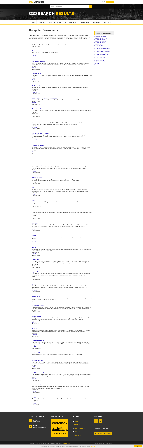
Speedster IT (35, 223)
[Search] (90, 6)
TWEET (108, 433)
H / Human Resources (99, 50)
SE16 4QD (34, 290)
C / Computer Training (99, 42)
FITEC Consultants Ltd (38, 372)
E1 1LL (33, 229)
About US (77, 424)
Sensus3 (34, 247)
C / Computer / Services (100, 41)
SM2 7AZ (34, 253)
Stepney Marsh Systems (38, 109)
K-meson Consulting (37, 177)
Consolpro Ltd (35, 121)
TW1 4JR (34, 391)
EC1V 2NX (34, 127)
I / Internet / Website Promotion (101, 54)
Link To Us (96, 22)
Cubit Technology (36, 43)
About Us (42, 22)
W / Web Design (98, 65)
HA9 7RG (34, 171)
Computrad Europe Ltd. (38, 340)
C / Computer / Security (99, 39)
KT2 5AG (34, 322)
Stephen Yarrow (36, 296)
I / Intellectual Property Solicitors (102, 51)
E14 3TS (34, 115)
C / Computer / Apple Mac (100, 38)
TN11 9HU (34, 139)
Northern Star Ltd (36, 385)
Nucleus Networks (36, 316)
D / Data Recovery (98, 47)
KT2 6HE (34, 102)
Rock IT (34, 397)
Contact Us (107, 22)
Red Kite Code (66, 443)
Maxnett (34, 211)
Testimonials (85, 22)
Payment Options (70, 22)
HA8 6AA (34, 205)
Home (32, 22)
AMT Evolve (35, 188)
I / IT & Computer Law (99, 57)
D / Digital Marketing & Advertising (102, 48)
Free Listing (110, 2)
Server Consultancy (37, 165)
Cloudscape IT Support (38, 145)
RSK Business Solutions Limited (40, 133)
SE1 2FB (34, 151)
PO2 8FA (34, 194)
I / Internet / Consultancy (100, 53)
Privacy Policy (110, 443)
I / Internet (96, 56)
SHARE (99, 433)
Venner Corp (35, 328)
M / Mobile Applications (99, 60)
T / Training (97, 63)
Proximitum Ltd (36, 86)
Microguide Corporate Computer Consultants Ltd (44, 98)
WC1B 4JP (34, 92)
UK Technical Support (37, 352)
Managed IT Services (37, 360)
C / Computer (97, 44)
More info (93, 446)
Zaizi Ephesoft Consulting (38, 61)
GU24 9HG (34, 334)
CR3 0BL (34, 278)
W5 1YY (34, 80)
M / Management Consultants (101, 59)
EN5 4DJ (34, 403)
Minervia (34, 284)
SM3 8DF (34, 379)
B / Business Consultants (100, 36)
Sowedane (34, 50)
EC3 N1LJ (34, 366)
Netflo (33, 200)
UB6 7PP (34, 347)
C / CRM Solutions (98, 45)
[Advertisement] (60, 159)
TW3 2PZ (34, 55)
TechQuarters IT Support (38, 305)
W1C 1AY (34, 241)
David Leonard (35, 259)
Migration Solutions (37, 272)
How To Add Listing (55, 22)
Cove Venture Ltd (36, 73)
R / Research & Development (101, 62)
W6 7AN (34, 67)
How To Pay (78, 431)
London (38, 2)
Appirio (34, 235)
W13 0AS (34, 217)
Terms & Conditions (99, 443)
